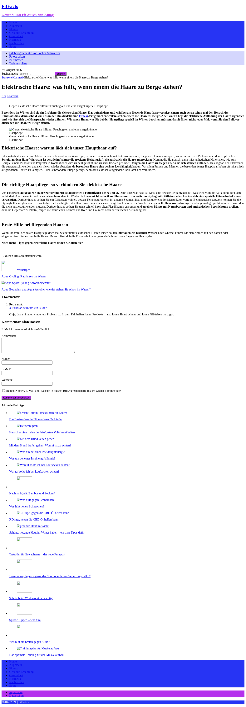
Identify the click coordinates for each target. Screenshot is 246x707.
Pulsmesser (16, 60)
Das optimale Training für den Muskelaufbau (36, 655)
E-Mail (6, 369)
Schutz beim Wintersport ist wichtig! (31, 598)
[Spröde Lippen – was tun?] (24, 613)
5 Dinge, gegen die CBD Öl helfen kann (33, 519)
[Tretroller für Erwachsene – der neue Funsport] (24, 547)
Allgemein (15, 25)
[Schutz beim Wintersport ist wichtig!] (24, 591)
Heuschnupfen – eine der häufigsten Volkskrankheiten (42, 432)
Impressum (15, 692)
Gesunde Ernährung (21, 32)
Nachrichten (16, 43)
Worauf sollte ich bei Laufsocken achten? (34, 471)
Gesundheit (16, 36)
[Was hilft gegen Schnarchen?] (35, 500)
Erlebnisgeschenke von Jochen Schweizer (34, 53)
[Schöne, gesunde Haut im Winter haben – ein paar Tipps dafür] (33, 526)
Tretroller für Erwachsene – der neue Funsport (37, 554)
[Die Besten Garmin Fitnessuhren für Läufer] (42, 412)
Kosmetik (15, 39)
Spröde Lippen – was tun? (25, 620)
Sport (12, 46)
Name (5, 358)
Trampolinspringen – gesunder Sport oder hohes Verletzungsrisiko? (50, 576)
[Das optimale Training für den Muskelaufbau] (38, 648)
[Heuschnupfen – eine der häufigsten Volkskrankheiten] (27, 425)
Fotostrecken (17, 56)
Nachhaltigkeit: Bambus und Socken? (32, 493)
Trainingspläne (18, 63)
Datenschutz (16, 695)
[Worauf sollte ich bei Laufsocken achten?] (43, 465)
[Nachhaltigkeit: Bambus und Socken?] (24, 486)
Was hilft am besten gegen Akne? (29, 641)
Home (13, 22)
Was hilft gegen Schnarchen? (26, 506)
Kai (4, 96)
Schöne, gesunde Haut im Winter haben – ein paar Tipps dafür (47, 532)
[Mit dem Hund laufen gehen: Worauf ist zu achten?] (35, 439)
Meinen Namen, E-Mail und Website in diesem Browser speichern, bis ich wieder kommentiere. (63, 390)
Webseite (7, 379)
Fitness (13, 29)
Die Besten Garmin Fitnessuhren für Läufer (35, 419)
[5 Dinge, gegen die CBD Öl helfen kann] (43, 513)
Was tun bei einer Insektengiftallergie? (32, 458)
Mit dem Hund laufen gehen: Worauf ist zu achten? (40, 445)
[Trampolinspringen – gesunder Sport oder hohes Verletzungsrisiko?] (24, 569)
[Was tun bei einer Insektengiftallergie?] (41, 452)
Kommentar (9, 335)
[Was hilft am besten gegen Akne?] (24, 635)
